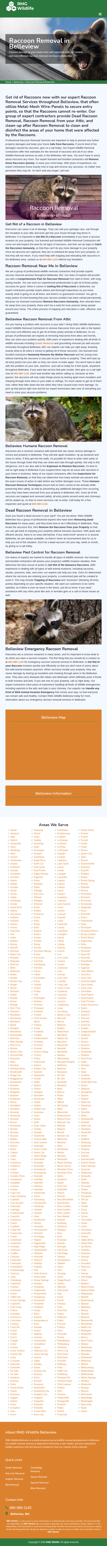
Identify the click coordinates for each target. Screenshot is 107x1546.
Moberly (61, 1125)
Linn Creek (62, 958)
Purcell (84, 840)
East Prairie (39, 870)
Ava (12, 934)
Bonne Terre (16, 1052)
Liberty (60, 941)
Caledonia (15, 1162)
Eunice (37, 934)
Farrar (37, 981)
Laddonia (62, 860)
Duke (36, 847)
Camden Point (17, 1176)
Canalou (14, 1186)
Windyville (86, 1384)
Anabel (13, 863)
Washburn (86, 1307)
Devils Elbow (16, 1387)
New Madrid (63, 1216)
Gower (37, 1119)
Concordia (15, 1320)
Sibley (84, 1062)
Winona (84, 1391)
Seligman (85, 1035)
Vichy (83, 1270)
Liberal (60, 937)
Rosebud (85, 951)
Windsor (85, 1381)
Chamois (14, 1256)
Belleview (19, 82)
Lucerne (61, 1001)
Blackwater (15, 1018)
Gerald (37, 1078)
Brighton (14, 1095)
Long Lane (62, 984)
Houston (38, 1283)
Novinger (61, 1246)
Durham (38, 853)
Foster (37, 1028)
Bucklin (14, 1129)
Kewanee (38, 1384)
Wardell (84, 1297)
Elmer (37, 907)
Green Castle (40, 1149)
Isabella (38, 1334)
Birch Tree (15, 1008)
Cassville (15, 1216)
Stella (84, 1115)
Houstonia (39, 1287)
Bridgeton (15, 1092)
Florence (38, 1005)
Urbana (84, 1236)
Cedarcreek (16, 1233)
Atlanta (13, 924)
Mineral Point (63, 1119)
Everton (38, 941)
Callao (13, 1169)
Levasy (60, 927)
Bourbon (14, 1065)
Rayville (85, 870)
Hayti (36, 1216)
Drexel (37, 833)
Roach (84, 917)
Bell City (14, 964)
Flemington (39, 998)
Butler (13, 1149)
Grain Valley (40, 1125)
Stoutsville (86, 1132)
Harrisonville (40, 1203)
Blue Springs (16, 1042)
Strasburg (85, 1142)
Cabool (14, 1152)
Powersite (62, 1414)
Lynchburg (62, 1011)
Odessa (61, 1256)
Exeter (37, 954)
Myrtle (60, 1176)
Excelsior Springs (42, 951)
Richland (85, 897)
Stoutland (85, 1129)
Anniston (14, 877)
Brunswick (15, 1125)
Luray (60, 1008)
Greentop (38, 1162)
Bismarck (15, 1011)
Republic (85, 887)
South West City (89, 1082)
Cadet (13, 1156)
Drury (36, 837)
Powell (60, 1411)
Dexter (13, 1391)
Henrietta (38, 1226)
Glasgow (38, 1092)
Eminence (39, 914)
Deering (14, 1381)
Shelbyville (86, 1052)
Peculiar (61, 1324)
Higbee (37, 1240)
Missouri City (63, 1122)
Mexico (60, 1092)
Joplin (37, 1361)
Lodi (59, 971)
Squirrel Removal (39, 1482)
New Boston (63, 1203)
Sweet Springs (88, 1166)
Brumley (14, 1119)
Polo (59, 1391)
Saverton (85, 1021)
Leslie (60, 921)
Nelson (60, 1193)
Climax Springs (17, 1300)
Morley (60, 1152)
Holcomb (38, 1256)
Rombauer (86, 947)
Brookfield (15, 1105)
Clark (13, 1277)
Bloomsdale (16, 1035)
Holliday (38, 1263)
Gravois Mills (40, 1139)
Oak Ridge (62, 1253)
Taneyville (86, 1176)
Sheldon (85, 1055)
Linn (59, 954)
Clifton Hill (15, 1297)
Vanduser (85, 1253)
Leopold (61, 917)
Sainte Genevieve (90, 1005)
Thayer (84, 1189)
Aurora (13, 927)
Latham (61, 884)
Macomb (61, 1018)
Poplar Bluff (63, 1398)
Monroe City (63, 1136)
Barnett (13, 947)
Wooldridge (86, 1398)
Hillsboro (38, 1253)
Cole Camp (16, 1307)
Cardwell (14, 1199)
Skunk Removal (39, 1477)
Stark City (85, 1102)
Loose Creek (63, 988)
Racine (84, 860)
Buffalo (13, 1139)
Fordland (38, 1011)
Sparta (84, 1085)
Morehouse (62, 1149)
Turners (84, 1213)
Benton (13, 978)
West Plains (87, 1340)
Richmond (86, 900)
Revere (84, 890)
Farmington (39, 978)
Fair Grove (39, 958)
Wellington (86, 1330)
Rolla (83, 944)
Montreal (61, 1142)
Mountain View (64, 1173)
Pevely (60, 1337)
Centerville (15, 1243)
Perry (60, 1330)
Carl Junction (16, 1203)
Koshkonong (63, 833)
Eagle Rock (39, 860)
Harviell (38, 1213)
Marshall (61, 1048)
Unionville (86, 1233)
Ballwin (14, 941)
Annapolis (15, 874)
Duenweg (38, 843)
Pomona (61, 1394)
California (15, 1166)
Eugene (38, 931)
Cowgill (14, 1340)
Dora (12, 1411)
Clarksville (15, 1283)
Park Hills (62, 1310)
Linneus (61, 961)
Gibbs (37, 1082)
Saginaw (85, 968)
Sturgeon (85, 1149)
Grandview (39, 1136)
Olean (60, 1267)
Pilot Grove (62, 1354)
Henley (37, 1223)
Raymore (85, 867)
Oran (59, 1270)
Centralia (14, 1246)
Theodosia (86, 1193)
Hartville (38, 1209)
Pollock (61, 1387)
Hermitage (39, 1236)
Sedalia (84, 1028)
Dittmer (13, 1401)
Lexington (62, 934)
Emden (37, 911)
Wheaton (85, 1354)
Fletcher (38, 1001)
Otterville (61, 1287)
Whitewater (86, 1357)
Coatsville (15, 1303)
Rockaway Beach (89, 931)
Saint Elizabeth (88, 981)
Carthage (15, 1209)
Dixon (13, 1404)
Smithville (86, 1078)
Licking (60, 944)
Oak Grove (62, 1250)
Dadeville (15, 1364)
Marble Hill (62, 1038)
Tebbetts (85, 1183)
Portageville (63, 1401)
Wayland (85, 1317)
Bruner (13, 1122)
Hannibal (38, 1189)
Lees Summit (63, 904)
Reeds (84, 877)
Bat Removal (12, 1484)
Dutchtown (39, 857)
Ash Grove (15, 914)
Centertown (16, 1240)
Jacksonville (40, 1340)
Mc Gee (61, 1075)
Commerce (15, 1317)
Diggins (14, 1398)
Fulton (37, 1058)
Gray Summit (40, 1142)
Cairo (13, 1159)
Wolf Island (86, 1394)
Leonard (61, 914)
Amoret (13, 857)
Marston (61, 1055)
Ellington (38, 900)
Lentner (61, 911)
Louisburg (62, 991)
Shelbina (85, 1048)
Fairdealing (39, 964)
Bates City (15, 954)
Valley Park (86, 1243)
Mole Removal (38, 1488)
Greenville (39, 1166)
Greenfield (39, 1159)
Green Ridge (40, 1156)
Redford (85, 874)
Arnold (13, 904)
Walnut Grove (87, 1287)
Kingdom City (40, 1394)
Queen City (86, 853)
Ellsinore (38, 904)
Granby (37, 1129)
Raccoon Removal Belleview (40, 82)
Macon (60, 1021)
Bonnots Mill (16, 1055)
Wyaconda (86, 1404)
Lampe (60, 870)
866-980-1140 (20, 1508)
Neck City (62, 1186)
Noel (59, 1236)
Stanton (84, 1099)
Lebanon (61, 900)
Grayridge (39, 1146)
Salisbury (85, 1011)
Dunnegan (39, 850)
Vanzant (85, 1256)
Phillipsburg (63, 1344)
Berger (13, 984)
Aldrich (13, 840)
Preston (84, 833)
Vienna (84, 1273)
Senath (84, 1038)
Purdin (84, 843)
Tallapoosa (86, 1173)
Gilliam (37, 1089)
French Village (41, 1052)
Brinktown (15, 1099)
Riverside (85, 914)
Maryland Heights (66, 1062)
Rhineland (86, 894)
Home (8, 82)
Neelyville (62, 1189)
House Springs (41, 1280)
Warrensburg (87, 1300)
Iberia (36, 1314)
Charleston (15, 1260)
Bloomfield (15, 1031)
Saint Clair (86, 978)
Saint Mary (86, 991)
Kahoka (38, 1364)
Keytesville (39, 1387)
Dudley (37, 840)
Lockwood (62, 968)
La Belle (61, 837)
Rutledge (85, 964)
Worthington (87, 1401)
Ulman (84, 1223)
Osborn (61, 1283)
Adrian (13, 830)
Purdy (84, 847)
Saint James (87, 984)
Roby (83, 924)
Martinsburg (63, 1058)
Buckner (14, 1132)
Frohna (37, 1055)
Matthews (62, 1065)
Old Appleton (63, 1260)
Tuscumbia (86, 1220)
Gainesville (39, 1062)
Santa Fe (85, 1015)
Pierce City (62, 1351)
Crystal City (16, 1354)
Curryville (15, 1361)
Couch (13, 1337)
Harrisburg (39, 1199)
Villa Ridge (86, 1277)
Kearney (38, 1374)
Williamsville (87, 1374)
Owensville (62, 1290)
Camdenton (16, 1179)
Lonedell (61, 981)
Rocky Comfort (88, 934)
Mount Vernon (64, 1166)
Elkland (37, 897)
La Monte (61, 843)
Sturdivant (86, 1146)
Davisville (15, 1367)
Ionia (36, 1324)
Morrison (61, 1156)
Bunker (13, 1146)
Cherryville (15, 1263)
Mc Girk (61, 1078)
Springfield (86, 1092)
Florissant (39, 1008)
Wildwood (86, 1361)
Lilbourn (61, 947)
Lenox (60, 907)
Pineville (61, 1361)
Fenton (37, 988)
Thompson (86, 1196)
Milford (60, 1102)
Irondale (38, 1327)
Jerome (37, 1357)
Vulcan (84, 1280)
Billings (14, 1005)
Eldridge (38, 890)
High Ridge (39, 1246)
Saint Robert (87, 998)
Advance (14, 833)
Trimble (84, 1206)
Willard (84, 1364)
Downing (38, 830)
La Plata (61, 847)
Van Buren (86, 1246)
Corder (13, 1334)
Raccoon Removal (15, 1473)
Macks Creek (63, 1015)
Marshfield (62, 1052)
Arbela (13, 880)
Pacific (60, 1300)
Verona (84, 1260)
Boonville (15, 1058)
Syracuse (85, 1169)
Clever (13, 1293)
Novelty (61, 1243)
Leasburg (62, 897)
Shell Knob (86, 1058)
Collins (13, 1310)
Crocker (14, 1347)
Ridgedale (86, 907)
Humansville (40, 1293)
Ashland (14, 921)
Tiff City (84, 1199)
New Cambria (64, 1206)
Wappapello (87, 1293)
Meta (59, 1089)
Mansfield (62, 1035)
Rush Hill (85, 954)
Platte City (62, 1371)
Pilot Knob (62, 1357)
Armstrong (15, 900)
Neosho (61, 1196)
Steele (84, 1109)
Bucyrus (14, 1136)
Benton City (16, 981)
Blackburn (15, 1015)
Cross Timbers (17, 1351)
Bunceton (15, 1142)
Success (85, 1152)
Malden (61, 1028)
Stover (84, 1136)
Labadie (61, 853)
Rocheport (86, 927)
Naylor (60, 1183)
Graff (36, 1122)
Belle (12, 968)
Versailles (86, 1263)
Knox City (38, 1414)
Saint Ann (85, 974)
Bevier (13, 1001)
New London (63, 1213)
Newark (61, 1220)
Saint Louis (86, 988)
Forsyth (37, 1015)
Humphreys (39, 1297)
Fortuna (38, 1025)
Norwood (61, 1240)
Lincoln (61, 951)
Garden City (40, 1068)
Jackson (38, 1337)
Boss (12, 1062)
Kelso (37, 1377)
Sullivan (85, 1156)
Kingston (38, 1398)
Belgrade (14, 961)
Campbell (15, 1183)
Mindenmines (64, 1115)
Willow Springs (88, 1377)
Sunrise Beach (88, 1162)
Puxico (84, 850)
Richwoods (86, 904)
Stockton (85, 1122)
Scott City (85, 1025)
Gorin (36, 1115)
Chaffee (14, 1253)
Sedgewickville (88, 1031)
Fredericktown (41, 1038)
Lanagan (61, 874)
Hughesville (40, 1290)
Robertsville (87, 921)
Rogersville (86, 941)
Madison (61, 1025)
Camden (14, 1173)
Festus (37, 991)
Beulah (13, 998)
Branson (14, 1085)
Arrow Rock (16, 907)
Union (84, 1226)
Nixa (59, 1233)
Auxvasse (15, 931)
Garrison (38, 1072)
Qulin (83, 857)
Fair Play (38, 961)
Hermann (38, 1233)
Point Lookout (64, 1384)
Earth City (39, 863)
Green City (39, 1152)
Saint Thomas (88, 1001)
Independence (41, 1320)
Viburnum (85, 1267)
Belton (13, 974)
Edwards (38, 884)
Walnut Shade (88, 1290)
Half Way (38, 1179)
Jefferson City (40, 1351)
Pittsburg (61, 1364)
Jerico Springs (41, 1354)
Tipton (84, 1203)
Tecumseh (86, 1186)
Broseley (14, 1112)
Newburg (61, 1223)
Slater (84, 1072)
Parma (60, 1314)
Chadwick (15, 1250)
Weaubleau (86, 1324)
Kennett (38, 1381)
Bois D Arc (15, 1045)
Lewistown (62, 931)
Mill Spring (62, 1105)
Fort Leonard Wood (40, 1020)
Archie (13, 890)
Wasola (84, 1310)
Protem (84, 837)
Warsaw (85, 1303)
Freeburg (38, 1042)
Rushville (85, 958)
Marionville (62, 1045)
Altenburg (15, 850)
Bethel (13, 994)
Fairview (38, 968)
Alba (12, 837)
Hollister (38, 1267)
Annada (14, 870)
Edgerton (38, 877)
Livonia (61, 964)
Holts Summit (40, 1273)
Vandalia (85, 1250)
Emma (37, 917)
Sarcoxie (85, 1018)
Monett (60, 1132)
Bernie (13, 988)
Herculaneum (40, 1230)
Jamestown (39, 1344)
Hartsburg (39, 1206)
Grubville (38, 1176)
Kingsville (39, 1401)
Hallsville (38, 1183)
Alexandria (15, 843)
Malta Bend (63, 1031)
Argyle (13, 897)
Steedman (86, 1105)
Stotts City (86, 1125)
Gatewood (39, 1075)
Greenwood (39, 1169)
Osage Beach (64, 1280)
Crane (13, 1344)
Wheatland (86, 1351)
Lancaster (62, 877)
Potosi (60, 1408)
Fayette (37, 984)
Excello (37, 947)
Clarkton (14, 1287)
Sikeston (85, 1065)
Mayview (61, 1068)
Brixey (13, 1102)
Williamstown (87, 1371)
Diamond (14, 1394)
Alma (12, 847)
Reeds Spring (87, 880)
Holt (36, 1270)
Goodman (39, 1112)
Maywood (62, 1072)
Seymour (85, 1045)
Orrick (60, 1277)
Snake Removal (13, 1467)
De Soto (14, 1374)
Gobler (37, 1102)
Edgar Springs (41, 874)
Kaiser (37, 1367)
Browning (15, 1115)
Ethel (36, 927)
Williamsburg (87, 1367)
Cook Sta (15, 1327)
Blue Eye (14, 1038)
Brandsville (15, 1082)
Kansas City (40, 1371)
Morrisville (62, 1159)
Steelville (85, 1112)
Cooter (13, 1330)
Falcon (37, 971)
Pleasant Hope (64, 1381)
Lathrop (61, 887)
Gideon (37, 1085)
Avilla (13, 937)
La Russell (62, 850)
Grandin (38, 1132)
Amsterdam (16, 860)
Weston (84, 1344)
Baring (13, 944)
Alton (12, 853)
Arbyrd (13, 884)
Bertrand (14, 991)
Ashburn (14, 917)
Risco (84, 911)
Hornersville (40, 1277)
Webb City (86, 1327)
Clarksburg (15, 1280)
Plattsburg (62, 1374)
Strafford (85, 1139)
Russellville (86, 961)
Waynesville (87, 1320)
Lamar (60, 867)
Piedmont (62, 1347)
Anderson (15, 867)
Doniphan (15, 1408)
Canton (14, 1189)
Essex (37, 924)
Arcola (13, 894)
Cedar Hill (15, 1230)
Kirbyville (38, 1404)
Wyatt (83, 1408)
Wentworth (86, 1334)
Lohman (61, 974)
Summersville (87, 1159)
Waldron (85, 1283)
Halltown (38, 1186)
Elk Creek (39, 894)
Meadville (62, 1082)
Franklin (38, 1035)
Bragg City (15, 1075)
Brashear (14, 1089)
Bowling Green (17, 1068)
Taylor (84, 1179)
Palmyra (61, 1303)
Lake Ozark (63, 863)
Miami (60, 1095)
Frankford (38, 1031)
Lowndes (61, 998)
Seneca (84, 1042)
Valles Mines (87, 1240)
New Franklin (63, 1209)
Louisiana (62, 994)
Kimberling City (41, 1391)
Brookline (15, 1109)
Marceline (62, 1042)
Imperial (38, 1317)
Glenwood (39, 1099)
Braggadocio (16, 1078)
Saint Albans (87, 971)
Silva (83, 1068)
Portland (61, 1404)
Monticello (62, 1139)
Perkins (61, 1327)
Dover (13, 1414)
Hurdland (38, 1307)
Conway (14, 1324)
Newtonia (62, 1226)
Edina (37, 880)
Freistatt (38, 1048)
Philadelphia (63, 1340)
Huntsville (39, 1303)
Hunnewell (39, 1300)
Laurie (60, 890)
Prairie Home (87, 830)
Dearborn (15, 1377)
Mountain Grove (65, 1169)
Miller (60, 1109)
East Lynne (39, 867)
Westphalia (86, 1347)
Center (13, 1236)
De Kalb (14, 1371)
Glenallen (38, 1095)
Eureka (37, 937)
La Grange (62, 840)
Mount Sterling (64, 1162)
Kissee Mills (40, 1411)
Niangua (61, 1230)
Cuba (13, 1357)
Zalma (84, 1411)
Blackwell (15, 1021)
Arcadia (14, 887)
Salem (84, 1008)
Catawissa (15, 1220)
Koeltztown (62, 830)
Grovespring (40, 1173)
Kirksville (38, 1408)
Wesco (84, 1337)
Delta (13, 1384)
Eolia (36, 921)
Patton (60, 1320)
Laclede (61, 857)
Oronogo (61, 1273)
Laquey (61, 880)
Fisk (36, 994)
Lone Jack (62, 978)
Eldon (37, 887)
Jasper (37, 1347)
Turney (84, 1216)
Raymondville (87, 863)
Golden (37, 1105)
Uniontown (86, 1230)
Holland (38, 1260)
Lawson (61, 894)
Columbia (15, 1314)
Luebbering (63, 1005)
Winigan (85, 1387)
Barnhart (14, 951)
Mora (59, 1146)
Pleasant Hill (63, 1377)
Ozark (60, 1297)
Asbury (13, 911)
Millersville (62, 1112)
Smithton (85, 1075)
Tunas (84, 1209)
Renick (84, 884)
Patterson (62, 1317)
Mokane (61, 1129)
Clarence (14, 1273)
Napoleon (62, 1179)
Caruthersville (17, 1213)
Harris (37, 1196)
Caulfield (14, 1226)
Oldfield (61, 1263)
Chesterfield (16, 1267)
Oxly (59, 1293)
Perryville (62, 1334)
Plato (59, 1367)
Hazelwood (39, 1220)
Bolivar (13, 1048)
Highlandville (40, 1250)
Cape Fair (15, 1193)
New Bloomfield (65, 1199)
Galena (37, 1065)
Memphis (61, 1085)
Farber (37, 974)
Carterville (15, 1206)
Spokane (85, 1089)
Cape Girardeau (18, 1196)
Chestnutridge (17, 1270)
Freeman (38, 1045)
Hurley (37, 1310)
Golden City (40, 1109)
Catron (13, 1223)
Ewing (37, 944)
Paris (59, 1307)
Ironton (37, 1330)
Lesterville (62, 924)
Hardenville (39, 1193)
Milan (60, 1099)
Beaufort (14, 958)
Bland (13, 1025)
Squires (84, 1095)
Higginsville (40, 1243)
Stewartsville (87, 1119)
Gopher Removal (14, 1479)
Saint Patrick (87, 994)
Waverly (85, 1314)
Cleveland (15, 1290)
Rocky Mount (87, 937)
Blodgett (14, 1028)
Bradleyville (16, 1072)
